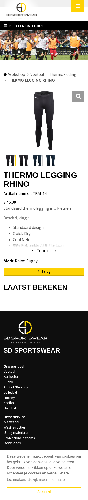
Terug (46, 271)
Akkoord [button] (44, 491)
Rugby (8, 382)
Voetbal (37, 74)
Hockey (9, 397)
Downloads (12, 443)
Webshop (16, 74)
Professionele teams (19, 438)
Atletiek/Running (16, 387)
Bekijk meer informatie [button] (46, 480)
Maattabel (11, 422)
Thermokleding (62, 74)
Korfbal (9, 403)
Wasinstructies (15, 427)
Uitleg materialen (16, 432)
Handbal (10, 408)
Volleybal (10, 392)
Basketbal (11, 376)
